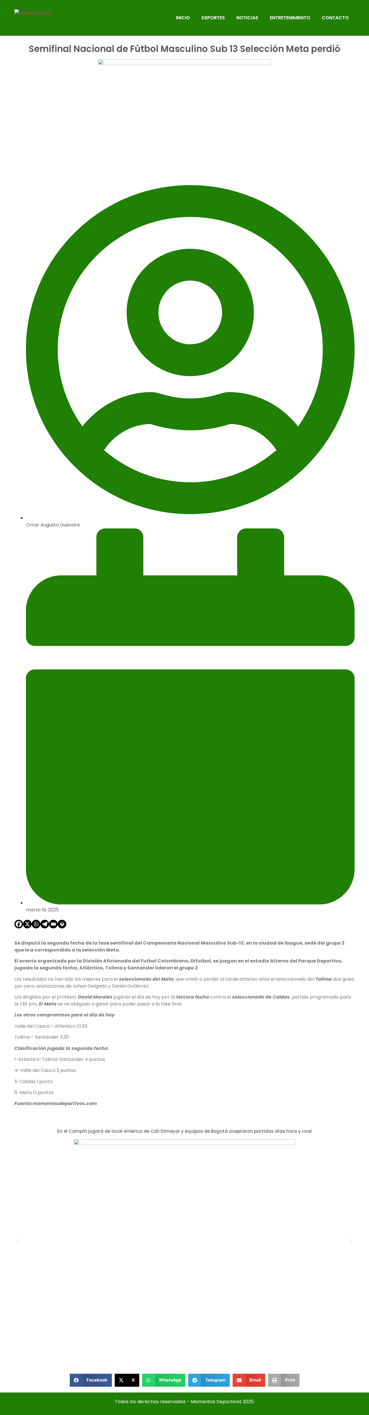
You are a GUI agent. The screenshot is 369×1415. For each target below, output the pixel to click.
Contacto (335, 17)
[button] (18, 1241)
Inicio (183, 17)
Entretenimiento (290, 17)
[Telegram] (44, 924)
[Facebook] (18, 924)
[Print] (62, 924)
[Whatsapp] (36, 924)
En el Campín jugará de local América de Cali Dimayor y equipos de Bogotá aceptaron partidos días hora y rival (184, 1131)
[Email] (53, 924)
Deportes (213, 17)
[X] (27, 924)
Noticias (247, 17)
